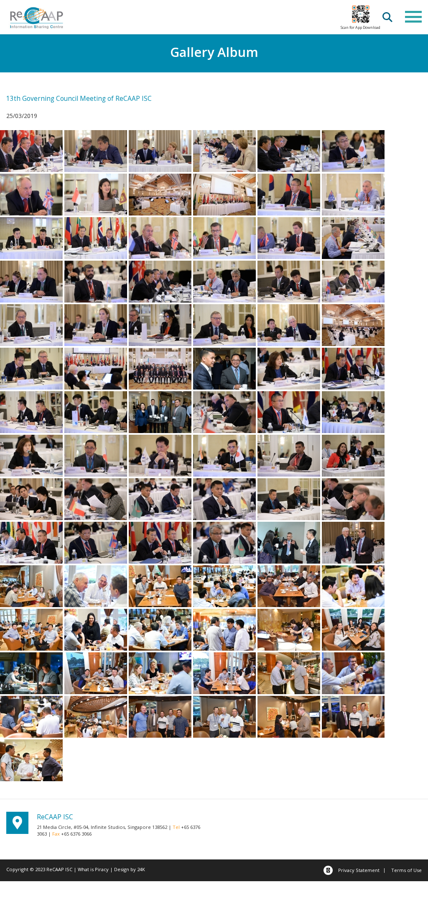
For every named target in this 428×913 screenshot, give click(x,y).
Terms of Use (406, 870)
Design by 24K (129, 869)
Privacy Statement (359, 870)
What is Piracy (93, 869)
